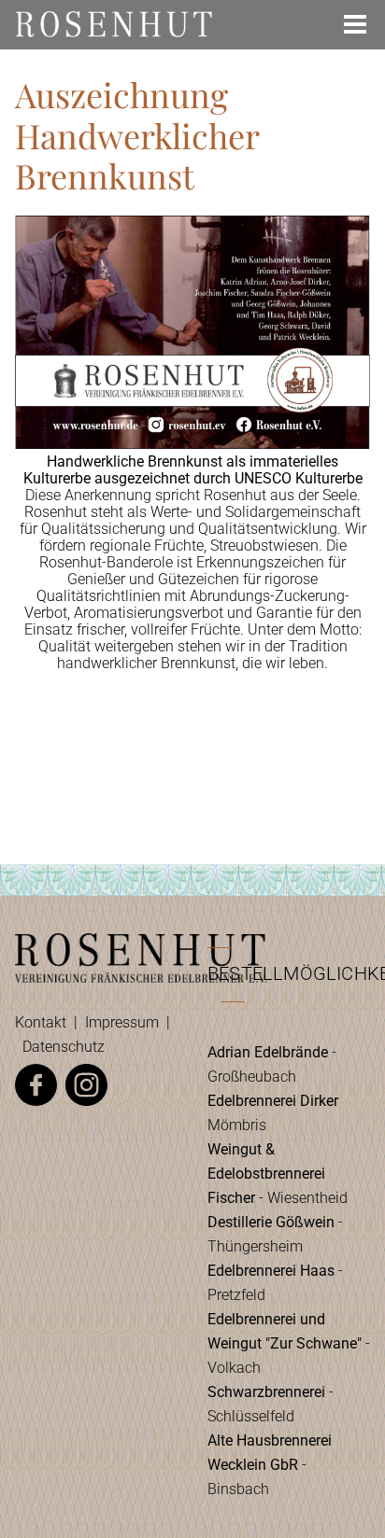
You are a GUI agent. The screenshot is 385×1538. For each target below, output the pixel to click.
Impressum (122, 1022)
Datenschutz (63, 1047)
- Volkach (288, 1343)
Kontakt (40, 1022)
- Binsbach (269, 1465)
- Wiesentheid (277, 1173)
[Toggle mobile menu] (357, 24)
